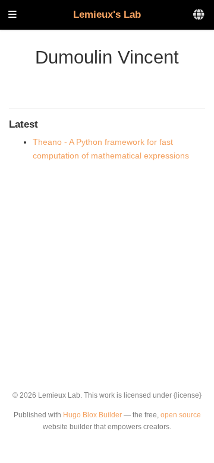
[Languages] (199, 15)
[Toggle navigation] (12, 15)
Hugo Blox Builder (92, 415)
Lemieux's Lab (107, 14)
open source (180, 415)
